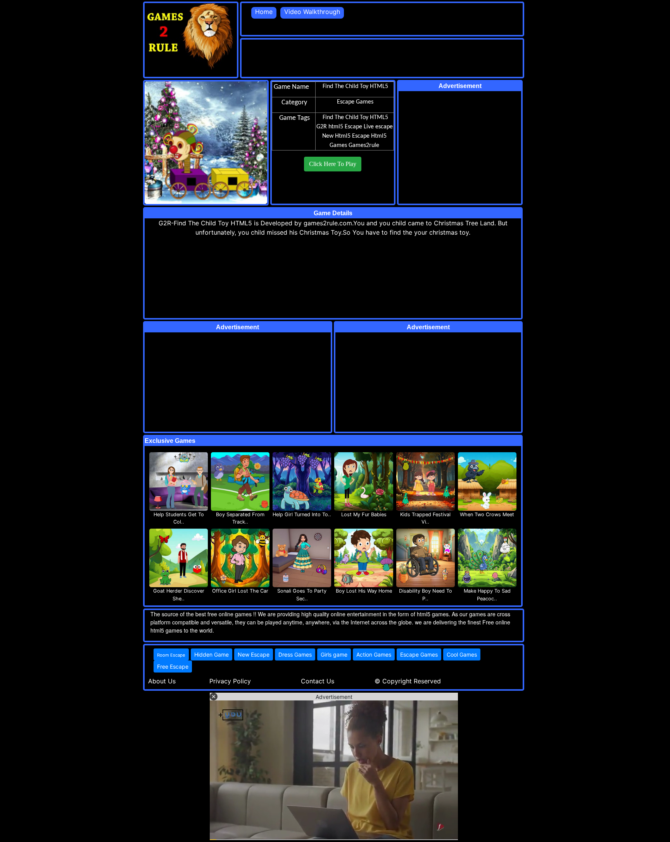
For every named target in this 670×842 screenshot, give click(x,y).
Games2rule (364, 145)
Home (264, 12)
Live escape (378, 127)
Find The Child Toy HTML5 (355, 117)
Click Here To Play (332, 164)
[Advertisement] (383, 57)
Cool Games (462, 654)
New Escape (253, 654)
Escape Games (419, 654)
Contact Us (317, 681)
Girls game (334, 654)
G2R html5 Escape (339, 127)
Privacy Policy (230, 681)
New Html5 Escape (346, 136)
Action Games (373, 654)
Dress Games (295, 654)
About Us (162, 681)
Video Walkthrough (312, 12)
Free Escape (172, 666)
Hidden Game (211, 654)
